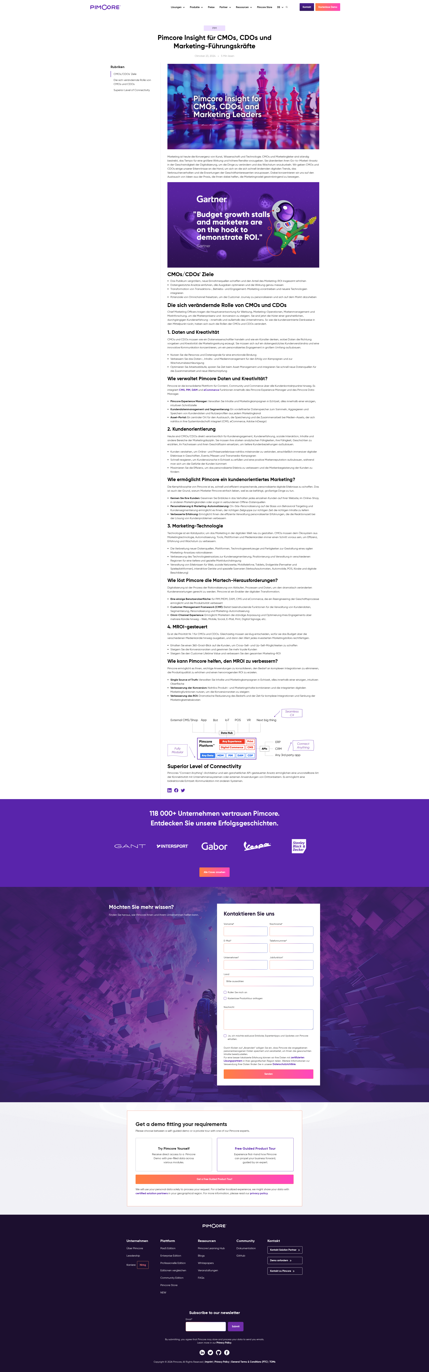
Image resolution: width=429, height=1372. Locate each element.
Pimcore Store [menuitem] (168, 1285)
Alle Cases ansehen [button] (214, 872)
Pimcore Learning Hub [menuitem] (211, 1248)
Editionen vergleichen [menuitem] (173, 1270)
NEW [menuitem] (163, 1292)
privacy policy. (259, 1193)
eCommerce (211, 390)
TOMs (272, 1361)
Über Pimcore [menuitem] (135, 1248)
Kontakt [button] (307, 7)
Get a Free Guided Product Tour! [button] (214, 1179)
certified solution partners (152, 1193)
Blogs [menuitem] (201, 1255)
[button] (211, 7)
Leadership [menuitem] (133, 1255)
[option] (130, 846)
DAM (195, 390)
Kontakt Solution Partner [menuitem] (283, 1249)
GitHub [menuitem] (240, 1255)
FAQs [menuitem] (201, 1277)
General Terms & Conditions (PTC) (249, 1361)
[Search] (287, 7)
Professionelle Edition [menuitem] (173, 1263)
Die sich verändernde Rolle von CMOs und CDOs (132, 82)
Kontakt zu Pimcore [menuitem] (280, 1270)
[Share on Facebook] (176, 790)
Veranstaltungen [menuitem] (208, 1270)
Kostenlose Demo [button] (327, 7)
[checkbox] (268, 996)
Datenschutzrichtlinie (284, 1064)
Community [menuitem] (245, 1241)
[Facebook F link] (202, 1352)
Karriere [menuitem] (131, 1264)
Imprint (209, 1361)
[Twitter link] (210, 1352)
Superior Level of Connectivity (132, 90)
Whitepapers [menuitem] (206, 1263)
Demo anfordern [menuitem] (279, 1260)
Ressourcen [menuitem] (207, 1241)
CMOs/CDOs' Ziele (125, 74)
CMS (182, 390)
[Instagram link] (218, 1352)
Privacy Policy (224, 1342)
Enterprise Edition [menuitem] (170, 1255)
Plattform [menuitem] (167, 1241)
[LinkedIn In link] (227, 1352)
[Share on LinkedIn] (169, 790)
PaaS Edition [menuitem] (167, 1248)
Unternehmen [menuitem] (137, 1241)
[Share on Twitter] (183, 790)
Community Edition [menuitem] (171, 1277)
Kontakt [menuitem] (273, 1241)
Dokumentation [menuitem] (246, 1248)
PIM (214, 28)
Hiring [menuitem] (143, 1264)
